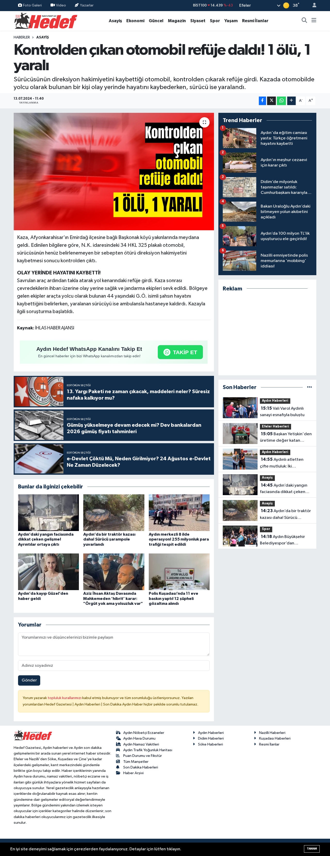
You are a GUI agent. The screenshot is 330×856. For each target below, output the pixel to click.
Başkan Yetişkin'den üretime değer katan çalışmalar (286, 438)
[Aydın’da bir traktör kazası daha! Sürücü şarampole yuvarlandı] (113, 512)
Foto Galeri (32, 5)
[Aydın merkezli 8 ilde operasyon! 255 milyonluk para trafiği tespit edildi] (179, 512)
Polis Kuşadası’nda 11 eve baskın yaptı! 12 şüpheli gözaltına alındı (173, 598)
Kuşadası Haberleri (275, 738)
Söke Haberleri (210, 744)
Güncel (156, 21)
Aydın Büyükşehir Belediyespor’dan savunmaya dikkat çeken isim (283, 540)
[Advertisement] (267, 333)
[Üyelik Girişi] (312, 5)
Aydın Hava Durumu (139, 738)
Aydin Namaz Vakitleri (141, 744)
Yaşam (231, 21)
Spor (215, 21)
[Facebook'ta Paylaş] (262, 101)
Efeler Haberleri (275, 426)
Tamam (312, 848)
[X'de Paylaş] (271, 101)
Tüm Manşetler (135, 762)
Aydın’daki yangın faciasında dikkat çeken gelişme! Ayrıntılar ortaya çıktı (45, 539)
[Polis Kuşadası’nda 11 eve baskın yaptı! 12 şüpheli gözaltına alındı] (179, 571)
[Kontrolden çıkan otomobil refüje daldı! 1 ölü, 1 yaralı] (114, 172)
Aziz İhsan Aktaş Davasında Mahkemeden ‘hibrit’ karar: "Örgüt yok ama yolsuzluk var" (113, 598)
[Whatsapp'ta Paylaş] (281, 101)
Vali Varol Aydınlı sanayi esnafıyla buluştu (282, 411)
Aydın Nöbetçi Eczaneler (143, 733)
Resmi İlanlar (255, 21)
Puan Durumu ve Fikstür (142, 756)
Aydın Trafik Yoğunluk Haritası (147, 750)
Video (61, 5)
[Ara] (304, 21)
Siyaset (197, 21)
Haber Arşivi (133, 773)
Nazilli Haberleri (272, 733)
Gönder (29, 680)
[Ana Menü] (313, 21)
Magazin (177, 21)
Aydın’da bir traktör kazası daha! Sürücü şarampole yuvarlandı (109, 539)
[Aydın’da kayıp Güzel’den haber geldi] (48, 571)
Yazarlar (87, 5)
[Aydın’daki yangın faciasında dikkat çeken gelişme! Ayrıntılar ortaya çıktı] (48, 512)
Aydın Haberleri (275, 400)
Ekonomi (135, 21)
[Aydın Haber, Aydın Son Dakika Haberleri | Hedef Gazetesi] (46, 20)
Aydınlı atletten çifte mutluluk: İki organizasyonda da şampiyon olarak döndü (282, 463)
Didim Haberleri (211, 738)
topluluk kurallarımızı (65, 698)
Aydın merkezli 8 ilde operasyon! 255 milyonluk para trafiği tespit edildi (179, 539)
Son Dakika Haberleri (140, 767)
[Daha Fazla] (291, 101)
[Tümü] (309, 387)
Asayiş (115, 21)
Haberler (22, 37)
